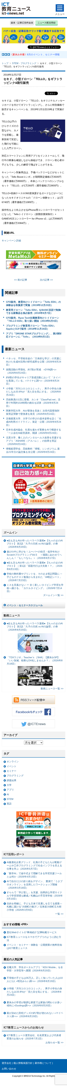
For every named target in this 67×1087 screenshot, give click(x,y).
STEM (10, 799)
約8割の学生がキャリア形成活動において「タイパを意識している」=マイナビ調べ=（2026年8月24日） (33, 380)
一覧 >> (59, 913)
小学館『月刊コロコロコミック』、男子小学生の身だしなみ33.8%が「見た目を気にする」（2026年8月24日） (33, 391)
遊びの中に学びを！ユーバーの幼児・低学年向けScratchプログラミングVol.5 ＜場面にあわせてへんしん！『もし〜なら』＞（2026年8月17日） (34, 554)
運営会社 (6, 1063)
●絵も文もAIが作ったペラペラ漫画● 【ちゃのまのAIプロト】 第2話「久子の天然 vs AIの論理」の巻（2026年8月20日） (35, 543)
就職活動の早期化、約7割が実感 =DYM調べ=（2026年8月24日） (31, 371)
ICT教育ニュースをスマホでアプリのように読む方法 (34, 939)
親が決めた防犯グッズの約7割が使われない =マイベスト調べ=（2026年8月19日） (35, 1015)
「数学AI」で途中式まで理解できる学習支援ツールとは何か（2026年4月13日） (34, 875)
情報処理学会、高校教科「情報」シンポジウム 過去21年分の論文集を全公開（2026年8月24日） (33, 450)
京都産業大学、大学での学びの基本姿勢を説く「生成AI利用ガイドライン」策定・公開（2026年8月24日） (33, 421)
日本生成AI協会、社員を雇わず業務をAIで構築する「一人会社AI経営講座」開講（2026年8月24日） (33, 431)
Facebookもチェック (33, 712)
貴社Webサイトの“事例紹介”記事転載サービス (32, 932)
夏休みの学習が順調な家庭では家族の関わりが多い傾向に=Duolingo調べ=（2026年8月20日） (34, 1004)
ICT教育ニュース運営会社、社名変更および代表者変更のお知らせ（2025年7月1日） (34, 1037)
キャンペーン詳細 (11, 240)
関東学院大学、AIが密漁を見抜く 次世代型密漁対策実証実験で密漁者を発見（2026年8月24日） (32, 412)
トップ (5, 63)
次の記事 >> (46, 279)
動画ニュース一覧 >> (52, 688)
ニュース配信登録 (46, 22)
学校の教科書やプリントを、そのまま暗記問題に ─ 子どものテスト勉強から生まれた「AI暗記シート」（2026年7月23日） (34, 576)
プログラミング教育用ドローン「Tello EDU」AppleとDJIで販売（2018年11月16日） (31, 327)
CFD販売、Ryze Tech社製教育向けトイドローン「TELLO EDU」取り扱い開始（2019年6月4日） (32, 319)
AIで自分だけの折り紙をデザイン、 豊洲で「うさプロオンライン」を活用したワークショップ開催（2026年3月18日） (35, 884)
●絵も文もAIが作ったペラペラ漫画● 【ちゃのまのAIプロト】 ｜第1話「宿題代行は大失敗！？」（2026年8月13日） (35, 565)
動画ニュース (12, 615)
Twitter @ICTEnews (33, 724)
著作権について (43, 1063)
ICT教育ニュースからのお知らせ (24, 1027)
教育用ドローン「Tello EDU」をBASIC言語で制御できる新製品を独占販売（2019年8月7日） (33, 312)
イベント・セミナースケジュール (25, 605)
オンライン (13, 761)
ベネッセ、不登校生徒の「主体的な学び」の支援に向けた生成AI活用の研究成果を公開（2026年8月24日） (33, 361)
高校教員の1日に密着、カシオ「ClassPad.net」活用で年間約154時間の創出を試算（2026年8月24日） (33, 402)
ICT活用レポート (14, 854)
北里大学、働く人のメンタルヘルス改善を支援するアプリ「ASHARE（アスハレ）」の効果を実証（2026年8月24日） (33, 440)
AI (8, 794)
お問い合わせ (9, 1068)
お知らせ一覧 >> (54, 1042)
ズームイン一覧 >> (53, 595)
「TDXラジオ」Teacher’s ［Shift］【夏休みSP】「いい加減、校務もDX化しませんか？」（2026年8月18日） (35, 660)
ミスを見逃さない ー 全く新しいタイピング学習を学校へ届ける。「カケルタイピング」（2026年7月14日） (35, 588)
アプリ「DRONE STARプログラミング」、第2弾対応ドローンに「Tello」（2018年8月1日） (34, 335)
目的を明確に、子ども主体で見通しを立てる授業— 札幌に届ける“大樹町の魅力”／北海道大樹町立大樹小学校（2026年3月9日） (34, 906)
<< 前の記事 (20, 279)
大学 (9, 785)
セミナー (11, 771)
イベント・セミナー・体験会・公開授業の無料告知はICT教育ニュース (34, 946)
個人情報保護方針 (23, 1063)
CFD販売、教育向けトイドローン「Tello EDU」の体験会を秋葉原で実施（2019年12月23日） (33, 303)
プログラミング (15, 775)
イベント (11, 766)
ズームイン (10, 532)
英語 (9, 803)
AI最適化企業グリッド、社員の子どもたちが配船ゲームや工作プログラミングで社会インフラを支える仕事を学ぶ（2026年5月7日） (34, 865)
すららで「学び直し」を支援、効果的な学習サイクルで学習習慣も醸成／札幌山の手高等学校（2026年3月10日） (35, 895)
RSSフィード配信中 (33, 700)
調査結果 (11, 780)
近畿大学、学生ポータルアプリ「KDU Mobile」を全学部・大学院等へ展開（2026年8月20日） (35, 969)
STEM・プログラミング (24, 63)
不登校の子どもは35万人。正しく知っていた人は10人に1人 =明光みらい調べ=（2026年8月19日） (35, 979)
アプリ (10, 789)
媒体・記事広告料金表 (22, 22)
